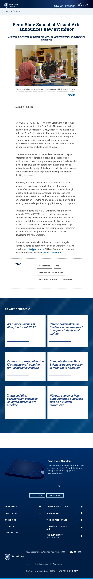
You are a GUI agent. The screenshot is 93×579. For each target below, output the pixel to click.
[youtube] (53, 486)
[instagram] (34, 486)
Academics (44, 266)
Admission (11, 513)
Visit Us (58, 6)
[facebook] (40, 486)
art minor (67, 279)
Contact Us (11, 533)
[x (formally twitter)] (59, 486)
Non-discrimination (42, 564)
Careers (10, 527)
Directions (52, 513)
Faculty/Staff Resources (54, 536)
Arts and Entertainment (51, 272)
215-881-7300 (75, 552)
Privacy (28, 564)
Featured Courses (48, 279)
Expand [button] (71, 95)
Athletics (11, 520)
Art (57, 266)
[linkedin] (47, 486)
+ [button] (40, 507)
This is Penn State (56, 520)
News (15, 11)
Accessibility (57, 564)
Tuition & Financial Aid (57, 528)
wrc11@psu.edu (53, 252)
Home (7, 11)
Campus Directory (57, 507)
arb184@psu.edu (32, 249)
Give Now (70, 6)
